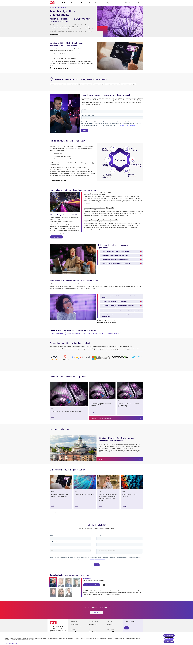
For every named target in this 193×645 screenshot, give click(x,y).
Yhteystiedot (110, 631)
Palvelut (73, 629)
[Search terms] (108, 3)
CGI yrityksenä (74, 624)
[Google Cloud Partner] (80, 359)
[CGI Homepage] (52, 2)
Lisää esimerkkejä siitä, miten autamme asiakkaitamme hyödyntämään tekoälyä (115, 321)
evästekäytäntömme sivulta (11, 643)
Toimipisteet (74, 631)
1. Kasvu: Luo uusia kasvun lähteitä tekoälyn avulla (115, 251)
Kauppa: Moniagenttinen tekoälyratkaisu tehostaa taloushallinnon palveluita (120, 296)
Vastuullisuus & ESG (76, 627)
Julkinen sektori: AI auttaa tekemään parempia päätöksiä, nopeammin (120, 311)
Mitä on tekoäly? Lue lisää (58, 180)
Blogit (90, 629)
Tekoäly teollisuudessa (113, 333)
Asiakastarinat (93, 624)
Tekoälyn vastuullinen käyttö (128, 84)
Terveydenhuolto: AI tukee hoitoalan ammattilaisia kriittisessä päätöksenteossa (118, 315)
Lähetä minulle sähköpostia (104, 585)
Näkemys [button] (82, 3)
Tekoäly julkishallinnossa (73, 333)
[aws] (54, 360)
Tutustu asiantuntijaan (92, 585)
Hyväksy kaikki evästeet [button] (169, 635)
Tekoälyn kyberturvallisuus (112, 84)
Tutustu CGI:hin (94, 3)
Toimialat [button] (73, 3)
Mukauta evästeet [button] (168, 638)
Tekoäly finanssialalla (57, 333)
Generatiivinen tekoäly (86, 84)
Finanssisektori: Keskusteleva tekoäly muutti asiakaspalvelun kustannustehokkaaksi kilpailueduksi (118, 306)
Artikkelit (91, 627)
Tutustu (121, 459)
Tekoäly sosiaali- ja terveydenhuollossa (93, 333)
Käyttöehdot (110, 629)
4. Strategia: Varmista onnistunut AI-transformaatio (116, 263)
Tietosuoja (110, 624)
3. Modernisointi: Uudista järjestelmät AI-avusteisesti (116, 259)
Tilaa (127, 628)
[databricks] (65, 359)
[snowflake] (137, 358)
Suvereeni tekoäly (98, 84)
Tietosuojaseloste (112, 627)
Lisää (51, 512)
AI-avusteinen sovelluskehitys (58, 84)
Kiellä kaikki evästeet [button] (169, 641)
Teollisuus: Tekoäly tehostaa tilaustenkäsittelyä (114, 301)
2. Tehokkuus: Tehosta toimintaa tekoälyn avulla (115, 255)
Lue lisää (56, 237)
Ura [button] (103, 3)
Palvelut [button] (63, 3)
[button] (53, 582)
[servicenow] (120, 358)
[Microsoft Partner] (101, 360)
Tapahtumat (92, 631)
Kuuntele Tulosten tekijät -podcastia (101, 418)
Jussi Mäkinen (87, 579)
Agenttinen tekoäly (72, 84)
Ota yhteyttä (129, 3)
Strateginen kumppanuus (58, 7)
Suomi (140, 3)
